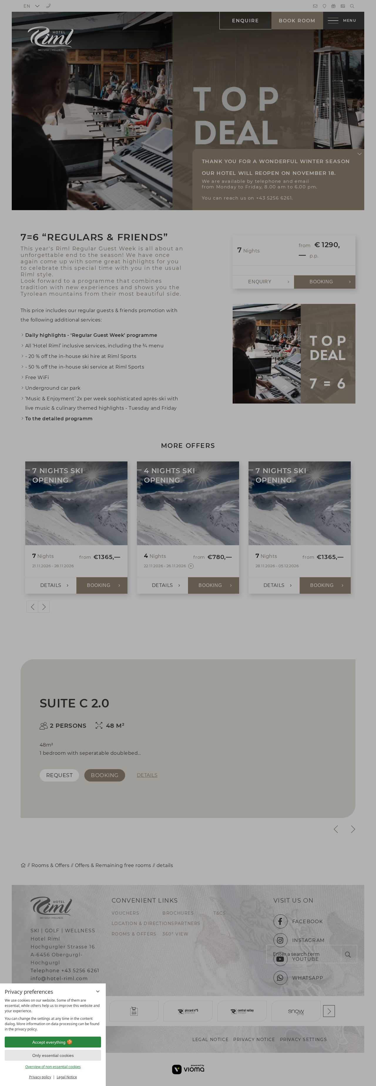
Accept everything (49, 1042)
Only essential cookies (53, 1055)
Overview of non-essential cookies (53, 1066)
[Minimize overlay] (98, 991)
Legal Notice (67, 1077)
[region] (53, 1015)
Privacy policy (40, 1077)
